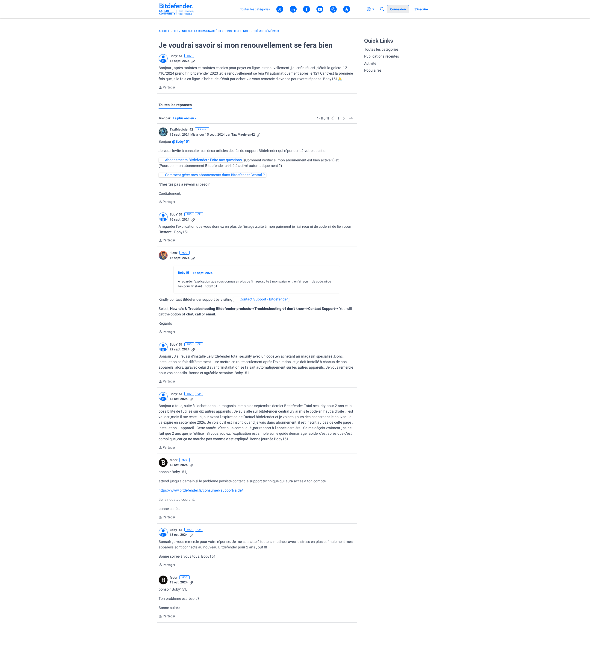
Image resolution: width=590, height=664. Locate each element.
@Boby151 (181, 141)
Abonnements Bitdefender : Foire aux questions (203, 160)
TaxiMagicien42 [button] (181, 129)
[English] (176, 9)
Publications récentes (381, 56)
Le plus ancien (183, 118)
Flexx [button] (173, 253)
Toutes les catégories (381, 49)
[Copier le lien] (193, 60)
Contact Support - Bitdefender (264, 299)
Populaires (372, 70)
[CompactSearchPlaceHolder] (382, 9)
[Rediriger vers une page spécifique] (351, 118)
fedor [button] (173, 460)
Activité (370, 63)
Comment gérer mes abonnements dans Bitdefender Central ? (215, 175)
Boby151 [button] (176, 56)
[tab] (175, 105)
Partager (167, 87)
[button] (163, 58)
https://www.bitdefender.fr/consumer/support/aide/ (201, 490)
